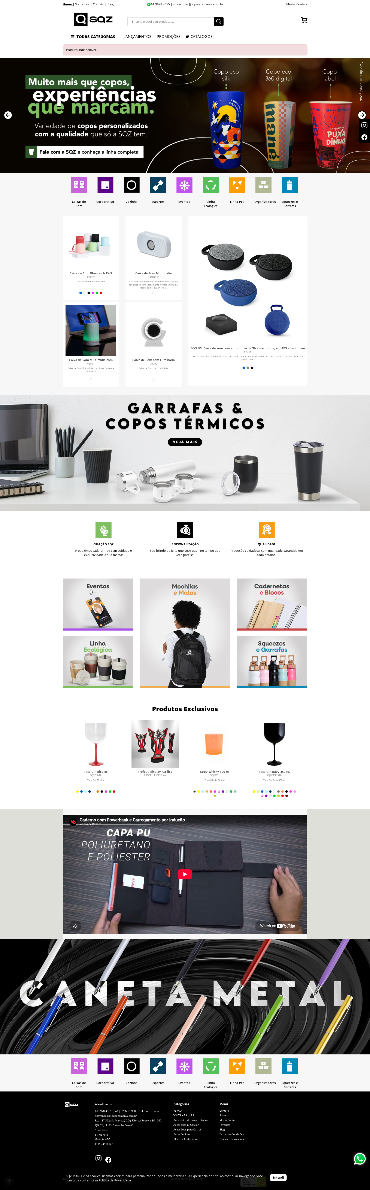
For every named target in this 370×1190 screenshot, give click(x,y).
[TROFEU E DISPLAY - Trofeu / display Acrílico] (155, 744)
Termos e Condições (231, 1134)
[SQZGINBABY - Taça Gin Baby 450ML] (274, 744)
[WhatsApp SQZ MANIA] (360, 1159)
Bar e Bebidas (181, 1134)
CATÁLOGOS (201, 36)
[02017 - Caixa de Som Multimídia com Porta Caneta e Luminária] (91, 330)
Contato (224, 1110)
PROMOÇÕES (169, 36)
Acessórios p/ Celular (186, 1125)
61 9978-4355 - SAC (107, 1111)
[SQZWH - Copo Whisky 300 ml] (215, 744)
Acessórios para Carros (187, 1129)
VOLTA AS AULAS (183, 1115)
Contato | (100, 4)
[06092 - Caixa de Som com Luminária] (153, 330)
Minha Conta (227, 1120)
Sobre (223, 1115)
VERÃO (177, 1110)
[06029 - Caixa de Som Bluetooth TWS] (91, 243)
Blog (110, 4)
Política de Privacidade (115, 1180)
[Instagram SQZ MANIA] (98, 1157)
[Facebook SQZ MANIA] (108, 1160)
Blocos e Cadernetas (185, 1139)
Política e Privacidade (232, 1139)
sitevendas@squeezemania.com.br (116, 1116)
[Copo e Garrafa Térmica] (185, 453)
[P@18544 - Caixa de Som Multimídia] (153, 243)
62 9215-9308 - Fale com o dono (140, 1111)
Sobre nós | (83, 4)
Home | (68, 4)
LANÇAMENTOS (137, 36)
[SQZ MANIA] (93, 19)
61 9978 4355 (160, 4)
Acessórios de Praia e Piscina (190, 1120)
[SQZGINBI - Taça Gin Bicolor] (95, 744)
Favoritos (224, 1125)
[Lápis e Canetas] (185, 996)
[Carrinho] (304, 20)
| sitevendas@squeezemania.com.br (196, 4)
